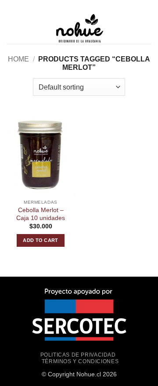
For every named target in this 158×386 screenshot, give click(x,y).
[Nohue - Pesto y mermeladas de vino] (79, 28)
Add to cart (40, 240)
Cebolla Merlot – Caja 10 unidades (40, 214)
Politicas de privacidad (78, 355)
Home (18, 59)
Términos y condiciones (80, 361)
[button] (12, 28)
